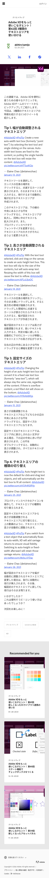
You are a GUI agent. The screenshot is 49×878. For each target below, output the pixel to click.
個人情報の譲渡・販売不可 (25, 870)
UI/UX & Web (30, 625)
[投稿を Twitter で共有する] (9, 57)
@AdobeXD (19, 162)
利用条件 (39, 870)
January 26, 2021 (12, 567)
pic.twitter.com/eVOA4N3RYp (19, 485)
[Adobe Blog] (11, 3)
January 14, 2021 (12, 289)
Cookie (6, 873)
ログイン (43, 3)
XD (7, 633)
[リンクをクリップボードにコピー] (39, 57)
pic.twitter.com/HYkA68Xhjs (18, 396)
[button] (24, 857)
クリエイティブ (18, 17)
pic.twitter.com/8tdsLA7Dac (18, 557)
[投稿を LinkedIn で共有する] (19, 57)
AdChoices (16, 873)
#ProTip (20, 137)
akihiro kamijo (22, 44)
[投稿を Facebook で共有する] (29, 57)
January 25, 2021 (12, 495)
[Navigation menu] (3, 3)
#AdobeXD (10, 137)
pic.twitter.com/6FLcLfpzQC (18, 279)
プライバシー (9, 870)
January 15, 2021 (12, 405)
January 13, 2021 (12, 175)
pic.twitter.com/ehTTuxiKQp (18, 165)
